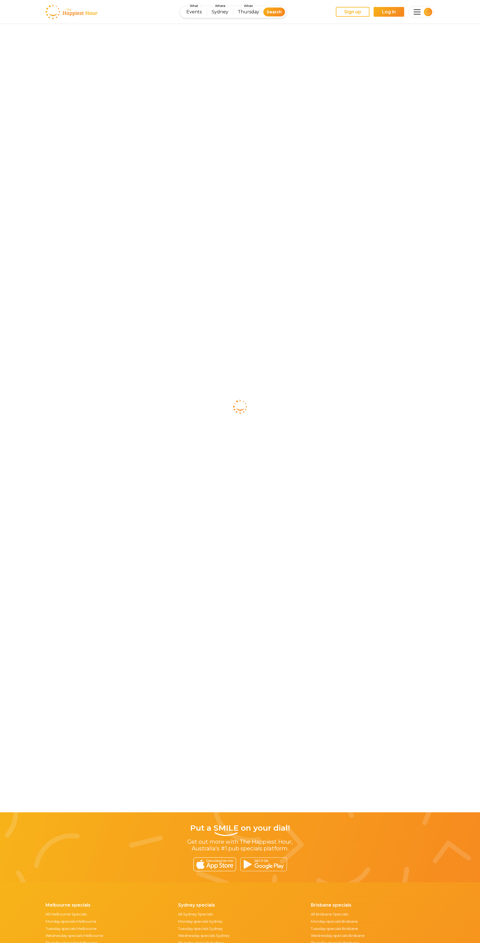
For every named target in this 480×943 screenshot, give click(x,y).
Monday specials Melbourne (71, 921)
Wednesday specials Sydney (203, 935)
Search (274, 11)
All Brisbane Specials (329, 914)
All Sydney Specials (195, 914)
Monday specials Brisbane (334, 921)
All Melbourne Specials (66, 914)
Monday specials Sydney (200, 921)
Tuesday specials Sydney (200, 928)
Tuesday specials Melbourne (71, 928)
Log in (389, 11)
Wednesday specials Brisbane (338, 935)
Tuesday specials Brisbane (334, 928)
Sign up (352, 11)
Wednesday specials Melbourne (74, 935)
